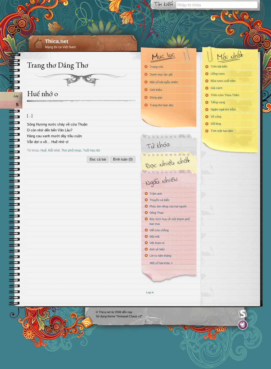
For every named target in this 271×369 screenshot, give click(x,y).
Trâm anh (156, 193)
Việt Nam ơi (157, 242)
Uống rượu (218, 73)
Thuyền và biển (159, 200)
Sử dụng (101, 316)
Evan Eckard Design (243, 325)
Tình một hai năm (222, 130)
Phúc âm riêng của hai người (168, 206)
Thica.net (56, 41)
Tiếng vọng (218, 102)
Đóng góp (156, 97)
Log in (150, 292)
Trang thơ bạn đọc (162, 105)
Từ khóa (168, 145)
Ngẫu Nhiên (168, 180)
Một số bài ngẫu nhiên (164, 82)
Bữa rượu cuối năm (223, 80)
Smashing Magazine (242, 314)
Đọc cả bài (98, 159)
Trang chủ (156, 66)
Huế (43, 150)
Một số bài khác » (161, 263)
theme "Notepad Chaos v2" (124, 316)
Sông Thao (157, 212)
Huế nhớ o (42, 93)
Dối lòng (216, 123)
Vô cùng (216, 116)
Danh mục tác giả (161, 74)
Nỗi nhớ (54, 150)
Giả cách (216, 88)
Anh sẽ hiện (157, 249)
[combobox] (217, 4)
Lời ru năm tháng (160, 255)
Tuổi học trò (91, 150)
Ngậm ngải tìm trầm (223, 109)
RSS (87, 322)
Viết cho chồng (159, 230)
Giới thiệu (156, 89)
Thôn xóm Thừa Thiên (225, 95)
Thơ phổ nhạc (71, 150)
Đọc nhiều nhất (168, 163)
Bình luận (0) (123, 159)
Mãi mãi (154, 236)
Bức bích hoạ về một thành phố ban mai (170, 221)
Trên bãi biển (219, 66)
